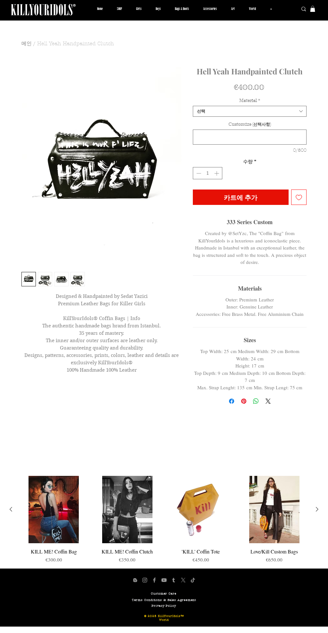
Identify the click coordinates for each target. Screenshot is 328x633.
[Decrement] (198, 173)
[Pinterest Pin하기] (244, 401)
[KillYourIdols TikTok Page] (193, 580)
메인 (26, 43)
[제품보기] (53, 509)
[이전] (11, 509)
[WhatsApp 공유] (256, 401)
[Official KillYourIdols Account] (145, 580)
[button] (139, 9)
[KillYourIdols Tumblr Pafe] (173, 580)
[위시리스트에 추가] (299, 197)
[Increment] (217, 173)
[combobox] (250, 111)
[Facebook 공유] (231, 401)
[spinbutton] (207, 173)
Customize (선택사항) (249, 124)
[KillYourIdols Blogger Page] (135, 580)
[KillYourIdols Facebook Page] (154, 580)
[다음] (317, 509)
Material (249, 100)
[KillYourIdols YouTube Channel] (164, 580)
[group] (164, 519)
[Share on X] (268, 401)
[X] (183, 580)
